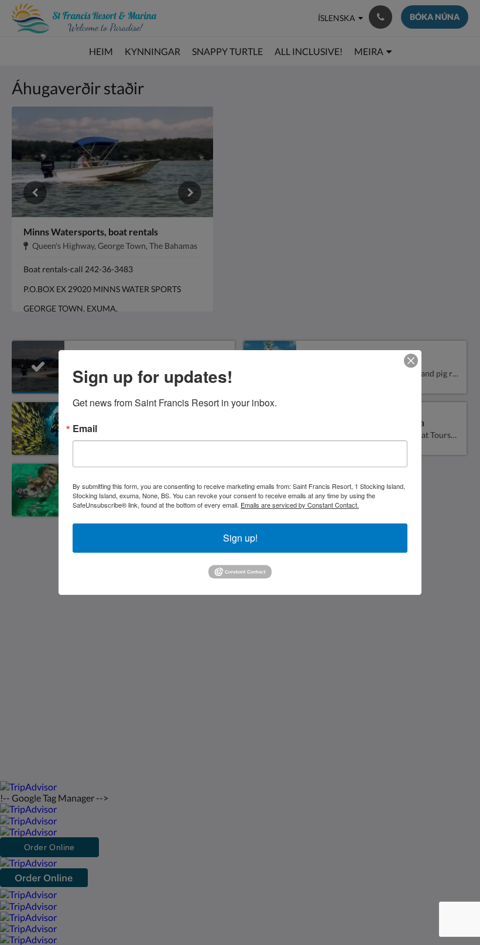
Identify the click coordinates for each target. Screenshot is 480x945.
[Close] (411, 361)
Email (85, 428)
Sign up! (240, 538)
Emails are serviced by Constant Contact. (300, 504)
